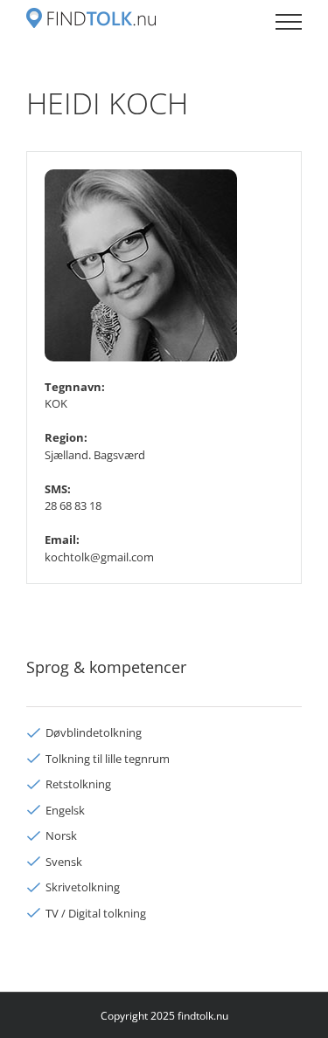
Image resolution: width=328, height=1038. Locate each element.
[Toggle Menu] (288, 22)
